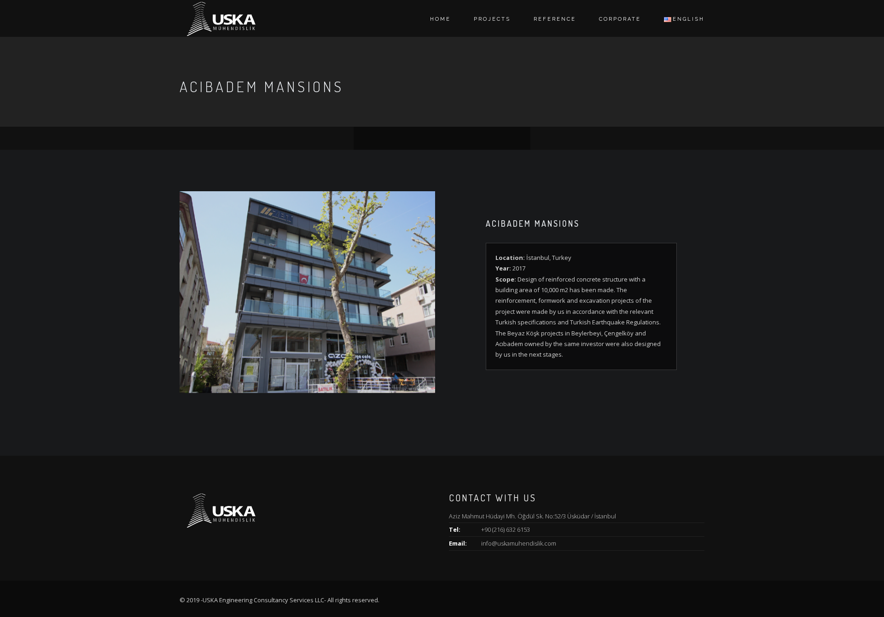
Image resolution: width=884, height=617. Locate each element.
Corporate (620, 19)
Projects (492, 19)
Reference (555, 19)
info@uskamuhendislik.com (518, 543)
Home (440, 19)
